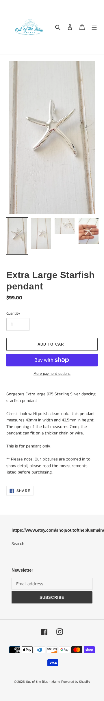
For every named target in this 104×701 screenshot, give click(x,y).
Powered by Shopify (75, 681)
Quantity (13, 313)
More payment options (52, 374)
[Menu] (94, 27)
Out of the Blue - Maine (43, 681)
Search (18, 544)
